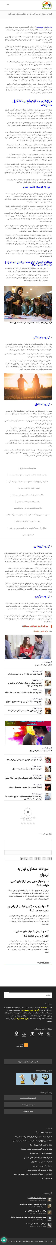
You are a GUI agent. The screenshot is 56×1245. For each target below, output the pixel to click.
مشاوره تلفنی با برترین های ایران (40, 1145)
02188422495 (34, 1018)
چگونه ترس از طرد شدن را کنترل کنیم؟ (35, 1211)
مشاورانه (44, 1007)
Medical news (28, 1111)
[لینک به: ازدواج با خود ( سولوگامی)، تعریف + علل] (48, 769)
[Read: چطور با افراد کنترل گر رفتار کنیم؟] (49, 1199)
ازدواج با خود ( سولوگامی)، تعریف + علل (27, 769)
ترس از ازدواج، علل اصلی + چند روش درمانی (25, 787)
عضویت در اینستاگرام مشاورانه (28, 1061)
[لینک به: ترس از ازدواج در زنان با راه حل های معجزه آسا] (48, 674)
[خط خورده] (43, 858)
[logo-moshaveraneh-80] (33, 5)
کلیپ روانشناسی (46, 1178)
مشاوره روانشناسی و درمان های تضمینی (38, 1157)
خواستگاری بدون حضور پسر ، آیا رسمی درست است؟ (25, 712)
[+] (22, 859)
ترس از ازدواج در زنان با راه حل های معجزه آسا (25, 674)
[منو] (8, 5)
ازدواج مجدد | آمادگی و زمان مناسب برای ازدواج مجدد (24, 702)
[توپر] (50, 858)
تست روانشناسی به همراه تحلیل (41, 1153)
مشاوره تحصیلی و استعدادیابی (41, 1161)
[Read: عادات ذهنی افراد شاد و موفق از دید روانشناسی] (49, 1206)
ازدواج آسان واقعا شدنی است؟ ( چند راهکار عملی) (23, 778)
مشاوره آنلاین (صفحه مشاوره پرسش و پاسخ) (36, 1149)
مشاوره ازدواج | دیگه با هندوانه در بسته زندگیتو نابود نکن (32, 1140)
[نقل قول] (35, 858)
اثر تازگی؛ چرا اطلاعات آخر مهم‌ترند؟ (36, 1224)
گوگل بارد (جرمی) (13, 1241)
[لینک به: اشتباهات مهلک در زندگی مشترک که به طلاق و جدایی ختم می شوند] (48, 683)
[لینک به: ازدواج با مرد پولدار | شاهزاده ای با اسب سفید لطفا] (48, 692)
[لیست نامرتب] (37, 858)
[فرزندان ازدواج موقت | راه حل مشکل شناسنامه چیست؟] (28, 304)
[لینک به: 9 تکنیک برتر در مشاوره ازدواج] (28, 733)
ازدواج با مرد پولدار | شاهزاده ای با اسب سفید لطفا (23, 692)
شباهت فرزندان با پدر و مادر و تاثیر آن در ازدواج (24, 759)
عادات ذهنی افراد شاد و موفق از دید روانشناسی (32, 1204)
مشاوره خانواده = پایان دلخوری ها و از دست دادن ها (33, 1136)
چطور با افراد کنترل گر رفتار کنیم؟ (37, 1198)
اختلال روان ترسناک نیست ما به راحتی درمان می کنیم (33, 1174)
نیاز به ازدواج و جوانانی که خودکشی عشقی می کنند (30, 14)
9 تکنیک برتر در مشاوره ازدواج (41, 750)
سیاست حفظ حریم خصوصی (30, 1241)
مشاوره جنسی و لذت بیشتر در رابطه (39, 1170)
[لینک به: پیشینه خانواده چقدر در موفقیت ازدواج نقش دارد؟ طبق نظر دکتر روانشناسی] (48, 796)
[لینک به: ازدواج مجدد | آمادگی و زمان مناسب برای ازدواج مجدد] (48, 701)
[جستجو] (12, 5)
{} (26, 859)
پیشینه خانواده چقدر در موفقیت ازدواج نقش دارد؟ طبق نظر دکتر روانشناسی (23, 797)
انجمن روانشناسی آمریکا (28, 1098)
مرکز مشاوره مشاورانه (40, 631)
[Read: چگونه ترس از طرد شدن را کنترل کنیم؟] (49, 1212)
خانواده (48, 1010)
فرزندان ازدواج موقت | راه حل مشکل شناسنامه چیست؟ (31, 322)
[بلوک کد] (32, 858)
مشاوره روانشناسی (10, 1007)
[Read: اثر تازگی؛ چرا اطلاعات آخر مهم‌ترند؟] (49, 1225)
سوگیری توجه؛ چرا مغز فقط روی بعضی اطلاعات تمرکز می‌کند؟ (28, 1217)
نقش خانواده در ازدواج (43, 665)
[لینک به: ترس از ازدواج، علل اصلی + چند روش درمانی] (48, 787)
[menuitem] (12, 5)
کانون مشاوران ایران (28, 1104)
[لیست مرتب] (40, 858)
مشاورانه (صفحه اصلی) (44, 1132)
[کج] (48, 858)
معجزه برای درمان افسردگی (42, 1166)
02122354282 (47, 1018)
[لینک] (30, 858)
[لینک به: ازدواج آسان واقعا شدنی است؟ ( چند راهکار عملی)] (48, 778)
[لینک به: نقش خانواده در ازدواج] (28, 647)
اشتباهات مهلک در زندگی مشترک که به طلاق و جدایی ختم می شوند (25, 684)
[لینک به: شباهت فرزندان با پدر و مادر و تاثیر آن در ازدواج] (48, 760)
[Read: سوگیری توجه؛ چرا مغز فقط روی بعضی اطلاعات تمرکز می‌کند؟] (49, 1218)
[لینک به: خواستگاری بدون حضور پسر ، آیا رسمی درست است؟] (48, 711)
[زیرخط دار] (45, 858)
